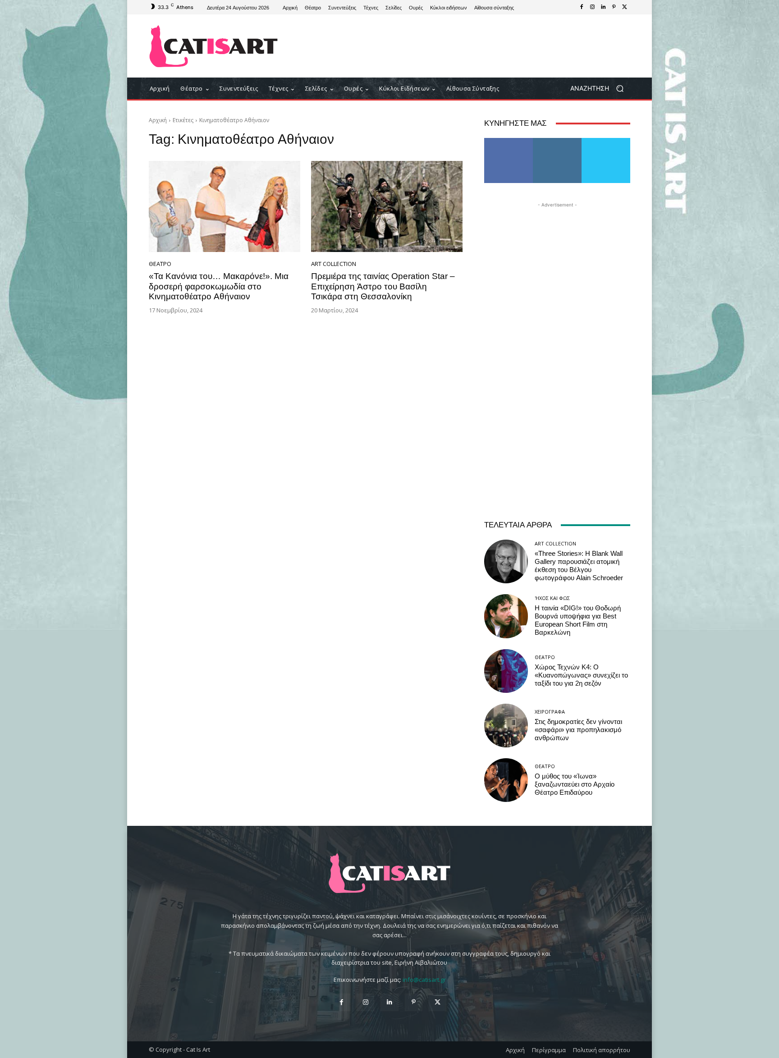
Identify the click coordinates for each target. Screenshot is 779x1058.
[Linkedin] (603, 7)
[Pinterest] (614, 7)
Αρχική (158, 120)
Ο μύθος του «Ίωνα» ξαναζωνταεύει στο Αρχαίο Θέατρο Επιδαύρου (574, 784)
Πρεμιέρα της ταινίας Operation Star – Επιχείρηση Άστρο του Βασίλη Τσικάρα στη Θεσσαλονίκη (383, 286)
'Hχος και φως (552, 597)
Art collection (333, 264)
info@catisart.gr (424, 980)
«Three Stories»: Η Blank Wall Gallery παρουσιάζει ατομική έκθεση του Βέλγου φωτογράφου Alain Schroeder (579, 566)
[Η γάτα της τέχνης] (213, 46)
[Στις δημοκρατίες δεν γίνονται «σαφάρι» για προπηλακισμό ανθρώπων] (506, 725)
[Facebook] (581, 7)
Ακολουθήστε (557, 141)
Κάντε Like (508, 141)
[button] (600, 88)
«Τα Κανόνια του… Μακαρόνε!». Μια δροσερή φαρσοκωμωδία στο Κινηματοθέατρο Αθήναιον (219, 286)
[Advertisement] (464, 46)
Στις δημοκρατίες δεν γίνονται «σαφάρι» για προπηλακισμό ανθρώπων (578, 730)
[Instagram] (592, 7)
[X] (624, 7)
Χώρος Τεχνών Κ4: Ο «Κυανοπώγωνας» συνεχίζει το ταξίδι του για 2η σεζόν (581, 675)
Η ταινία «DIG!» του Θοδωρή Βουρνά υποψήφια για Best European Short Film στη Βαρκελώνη (578, 620)
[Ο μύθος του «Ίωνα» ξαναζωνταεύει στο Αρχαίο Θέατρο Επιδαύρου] (506, 780)
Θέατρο (160, 264)
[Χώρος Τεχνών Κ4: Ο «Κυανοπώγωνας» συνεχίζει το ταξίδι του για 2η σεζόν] (506, 671)
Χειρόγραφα (550, 711)
